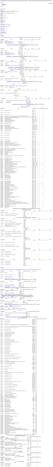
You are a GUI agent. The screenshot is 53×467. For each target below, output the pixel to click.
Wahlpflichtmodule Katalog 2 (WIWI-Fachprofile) (35, 37)
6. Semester (16, 37)
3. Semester (7, 37)
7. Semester (19, 37)
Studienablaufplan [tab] (4, 4)
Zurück (1, 2)
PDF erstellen (50, 3)
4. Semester (10, 37)
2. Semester (4, 37)
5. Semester (13, 37)
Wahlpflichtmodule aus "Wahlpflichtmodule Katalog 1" (14, 56)
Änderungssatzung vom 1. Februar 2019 (5, 24)
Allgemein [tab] (3, 3)
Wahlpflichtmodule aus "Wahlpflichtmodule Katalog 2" (14, 81)
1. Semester (1, 37)
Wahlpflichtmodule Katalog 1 (25, 37)
